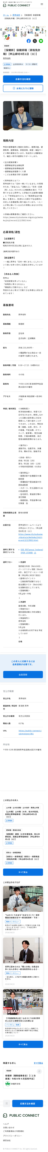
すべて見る (23, 872)
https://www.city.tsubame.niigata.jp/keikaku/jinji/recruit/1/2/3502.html (30, 537)
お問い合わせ (8, 1127)
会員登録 (23, 674)
